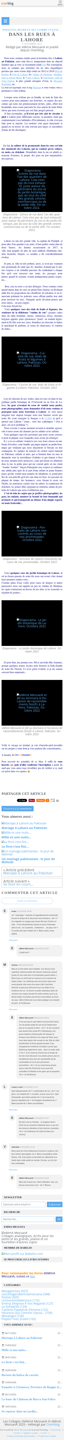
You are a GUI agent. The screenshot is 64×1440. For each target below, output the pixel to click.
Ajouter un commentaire (27, 901)
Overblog (53, 1424)
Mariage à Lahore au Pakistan (22, 1338)
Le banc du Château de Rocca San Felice (28, 1399)
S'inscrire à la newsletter (17, 808)
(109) (27, 1313)
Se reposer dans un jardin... (20, 1411)
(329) (10, 1297)
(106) (13, 1316)
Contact (17, 1433)
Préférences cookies (47, 1436)
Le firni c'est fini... (14, 1362)
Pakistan (9, 30)
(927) (15, 1291)
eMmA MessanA (21, 1430)
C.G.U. (44, 1433)
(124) (14, 1306)
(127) (27, 1303)
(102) (19, 1319)
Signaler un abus (31, 1433)
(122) (25, 1310)
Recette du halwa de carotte (20, 1375)
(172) (20, 1300)
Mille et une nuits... (14, 1350)
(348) (26, 1294)
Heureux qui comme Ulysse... (39, 30)
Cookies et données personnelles (21, 1436)
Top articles (56, 1430)
